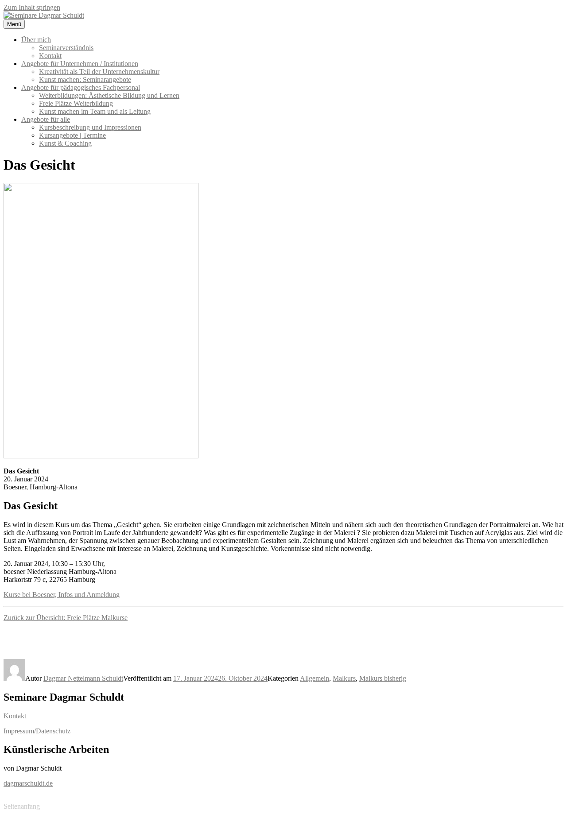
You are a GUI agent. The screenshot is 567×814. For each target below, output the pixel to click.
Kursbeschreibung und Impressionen (90, 127)
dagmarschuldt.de (28, 783)
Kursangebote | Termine (72, 135)
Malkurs (344, 678)
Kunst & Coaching (65, 143)
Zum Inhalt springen (32, 7)
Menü (14, 24)
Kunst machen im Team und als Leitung (95, 111)
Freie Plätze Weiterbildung (76, 103)
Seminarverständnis (66, 47)
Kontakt (50, 55)
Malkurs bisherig (382, 678)
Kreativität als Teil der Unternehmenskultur (99, 71)
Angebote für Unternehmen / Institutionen (79, 63)
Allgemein (314, 678)
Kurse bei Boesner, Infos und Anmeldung (62, 594)
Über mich (36, 39)
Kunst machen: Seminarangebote (85, 79)
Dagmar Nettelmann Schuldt (83, 678)
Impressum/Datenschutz (37, 731)
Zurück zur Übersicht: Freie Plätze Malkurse (66, 617)
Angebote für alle (45, 119)
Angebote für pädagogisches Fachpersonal (80, 87)
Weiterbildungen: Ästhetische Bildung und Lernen (109, 95)
